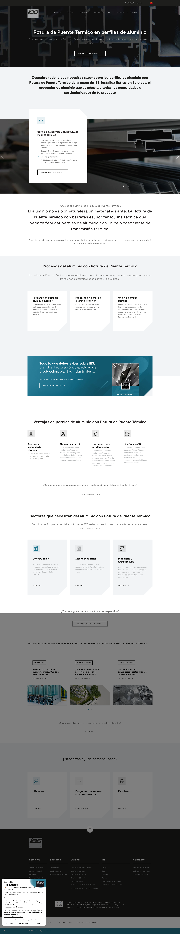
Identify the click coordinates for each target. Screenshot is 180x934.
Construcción (54, 867)
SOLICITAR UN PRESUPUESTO (51, 172)
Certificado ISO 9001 (78, 878)
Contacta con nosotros (141, 867)
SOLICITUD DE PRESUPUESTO (89, 54)
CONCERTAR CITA (81, 809)
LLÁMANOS (37, 809)
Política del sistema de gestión (112, 885)
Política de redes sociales (88, 922)
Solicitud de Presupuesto (133, 3)
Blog (103, 871)
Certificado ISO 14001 (78, 874)
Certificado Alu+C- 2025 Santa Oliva (83, 885)
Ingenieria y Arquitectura (58, 874)
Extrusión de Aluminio (36, 867)
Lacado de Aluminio (35, 871)
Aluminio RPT (39, 663)
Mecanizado (33, 874)
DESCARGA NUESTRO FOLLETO (54, 386)
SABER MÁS (37, 586)
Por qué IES (99, 12)
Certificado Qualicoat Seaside (81, 867)
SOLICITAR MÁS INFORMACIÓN (89, 494)
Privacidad (47, 922)
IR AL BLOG (89, 732)
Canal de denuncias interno (111, 881)
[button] (177, 156)
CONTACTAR (123, 809)
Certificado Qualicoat (78, 871)
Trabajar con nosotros (140, 874)
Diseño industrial (55, 871)
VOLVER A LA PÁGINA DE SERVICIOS (89, 624)
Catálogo (105, 874)
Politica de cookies (64, 922)
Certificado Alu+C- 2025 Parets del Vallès (85, 888)
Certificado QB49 (77, 881)
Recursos (105, 878)
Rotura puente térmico (36, 878)
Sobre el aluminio (84, 663)
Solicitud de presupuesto (141, 871)
